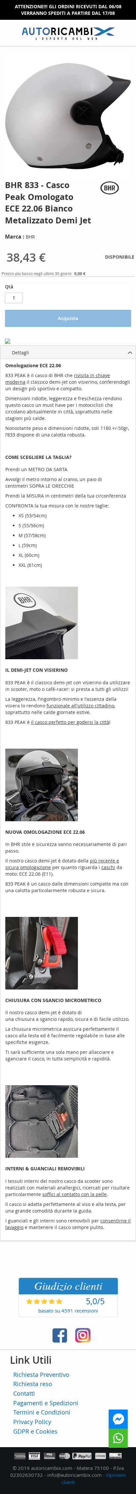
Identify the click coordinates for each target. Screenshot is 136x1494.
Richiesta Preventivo (41, 1375)
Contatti (24, 1393)
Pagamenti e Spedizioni (45, 1403)
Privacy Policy (32, 1422)
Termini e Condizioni (41, 1412)
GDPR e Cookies (35, 1431)
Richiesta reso (32, 1384)
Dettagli (20, 352)
